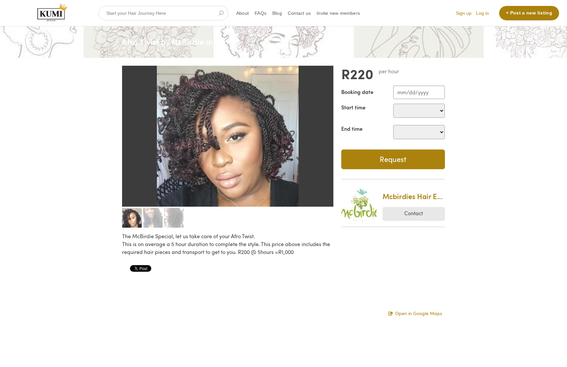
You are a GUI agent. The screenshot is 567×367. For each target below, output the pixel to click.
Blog (277, 13)
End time (352, 128)
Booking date (357, 92)
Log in (482, 13)
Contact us (299, 13)
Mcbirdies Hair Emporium (414, 196)
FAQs (260, 13)
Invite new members (338, 13)
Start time (353, 107)
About (242, 13)
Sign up (464, 13)
